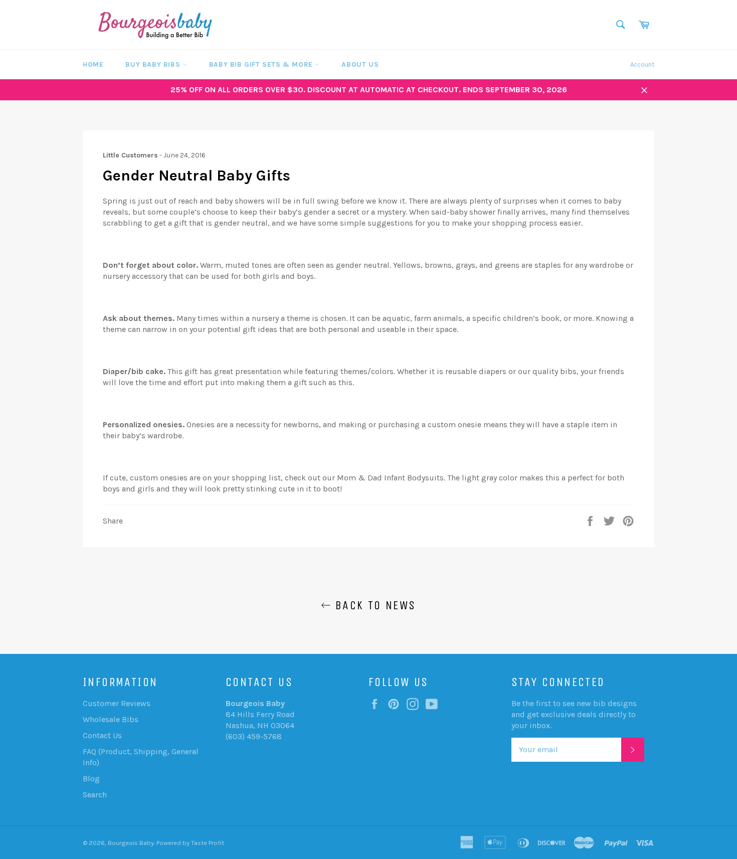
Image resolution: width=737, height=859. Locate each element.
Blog (91, 778)
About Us (360, 64)
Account (642, 64)
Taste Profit (207, 842)
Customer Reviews (116, 703)
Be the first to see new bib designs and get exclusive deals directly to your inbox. (574, 714)
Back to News (373, 605)
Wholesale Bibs (110, 719)
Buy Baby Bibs (153, 64)
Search (95, 794)
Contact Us (102, 735)
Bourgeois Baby (131, 842)
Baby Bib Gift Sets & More (262, 64)
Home (93, 64)
